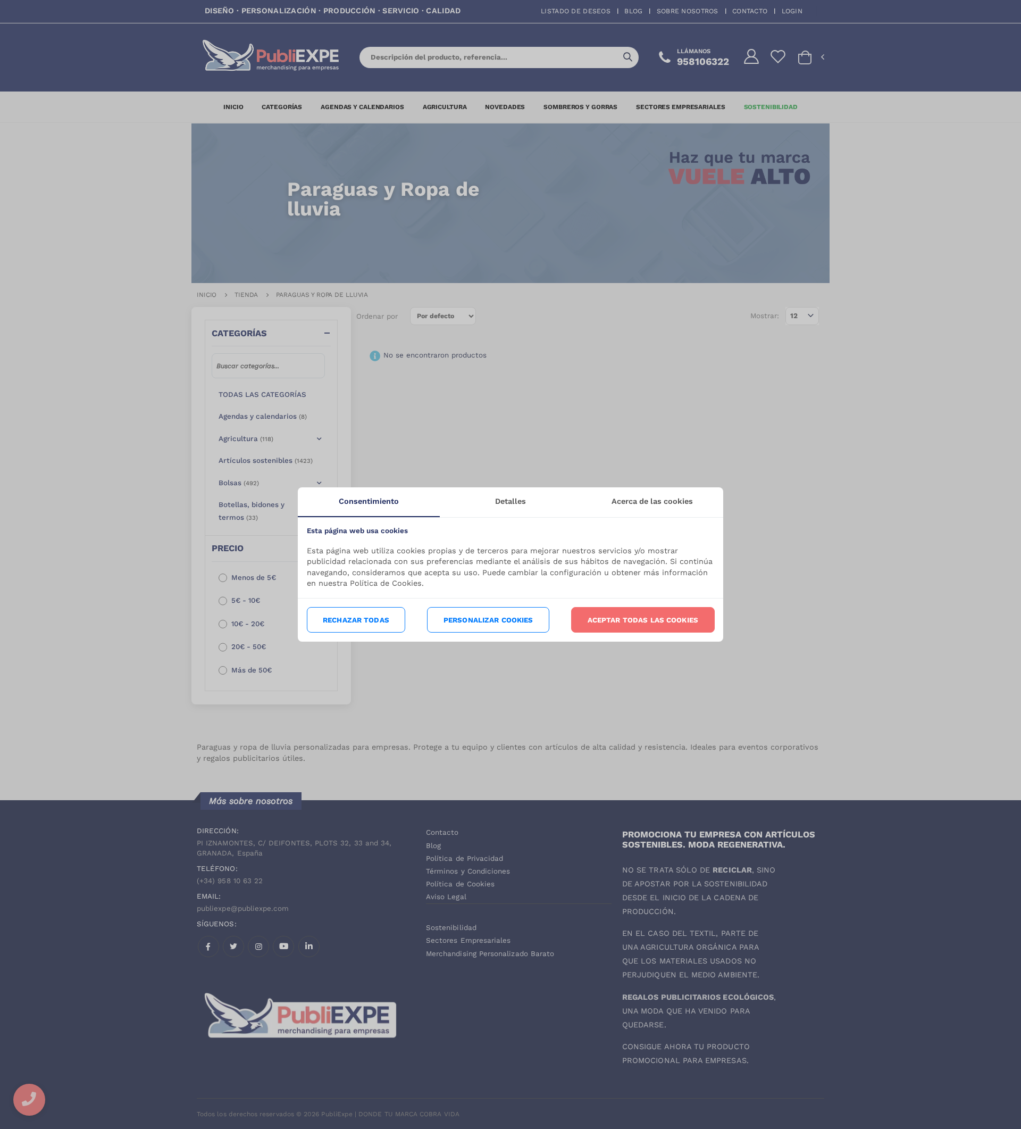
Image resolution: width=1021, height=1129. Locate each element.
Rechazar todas (356, 620)
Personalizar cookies (488, 620)
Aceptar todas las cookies (643, 620)
